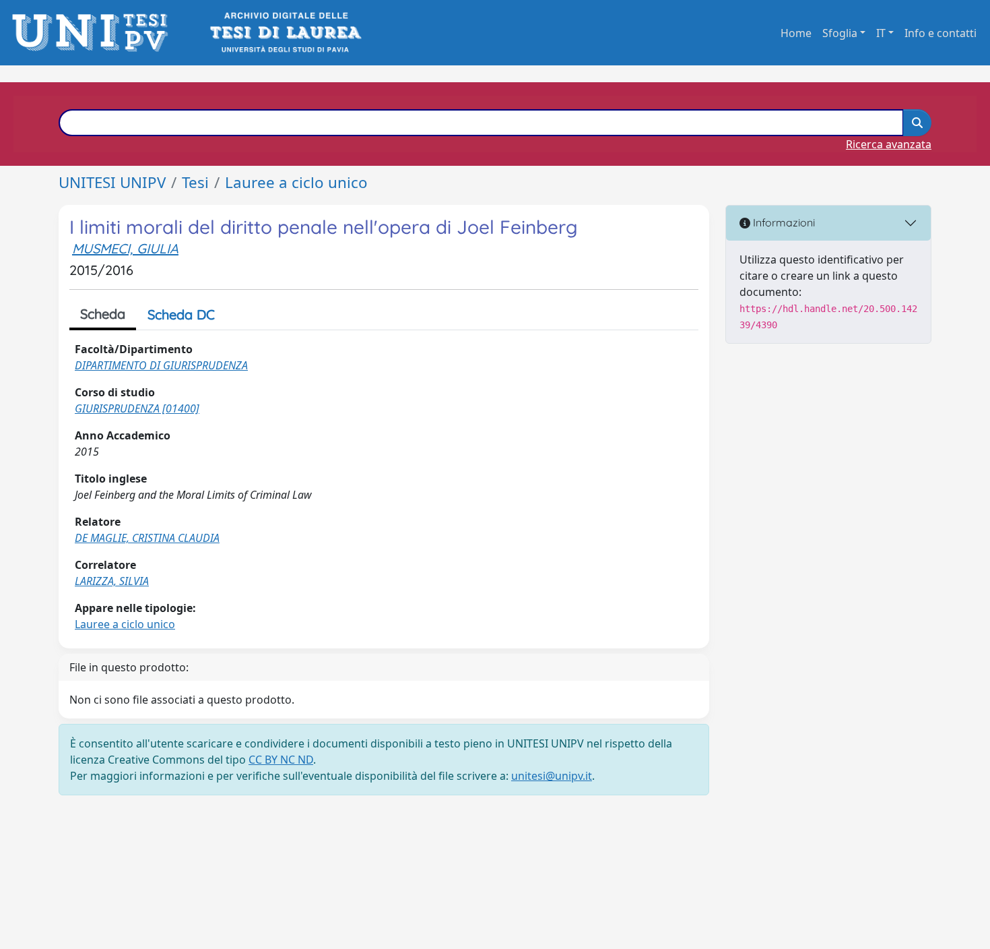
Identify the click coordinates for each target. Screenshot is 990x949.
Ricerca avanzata (888, 144)
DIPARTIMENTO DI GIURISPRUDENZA (161, 365)
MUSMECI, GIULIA (125, 248)
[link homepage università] (284, 32)
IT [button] (881, 33)
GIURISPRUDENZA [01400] (137, 408)
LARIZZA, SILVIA (112, 581)
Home (796, 33)
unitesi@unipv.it (551, 775)
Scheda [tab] (102, 313)
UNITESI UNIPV (112, 182)
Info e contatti (940, 33)
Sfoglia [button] (839, 33)
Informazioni (782, 222)
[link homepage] (94, 32)
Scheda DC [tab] (181, 314)
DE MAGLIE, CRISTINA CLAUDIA (147, 537)
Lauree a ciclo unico (296, 182)
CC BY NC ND (281, 759)
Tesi (195, 182)
